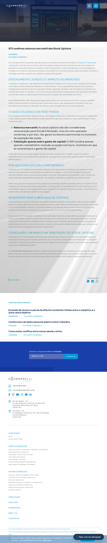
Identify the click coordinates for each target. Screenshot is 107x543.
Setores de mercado (17, 472)
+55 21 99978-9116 (19, 386)
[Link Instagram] (13, 394)
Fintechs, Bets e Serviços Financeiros (21, 477)
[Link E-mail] (26, 394)
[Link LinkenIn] (30, 394)
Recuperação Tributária (16, 459)
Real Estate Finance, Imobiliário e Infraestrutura (25, 482)
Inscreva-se (71, 356)
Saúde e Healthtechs (16, 480)
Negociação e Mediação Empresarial (21, 464)
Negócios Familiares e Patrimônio (20, 485)
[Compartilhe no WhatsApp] (88, 281)
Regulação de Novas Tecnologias (20, 454)
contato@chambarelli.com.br (23, 390)
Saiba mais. (47, 540)
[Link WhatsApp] (22, 394)
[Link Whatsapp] (89, 5)
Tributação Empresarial (16, 457)
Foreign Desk (14, 508)
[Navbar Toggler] (96, 5)
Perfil (10, 436)
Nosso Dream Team (15, 439)
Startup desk (14, 497)
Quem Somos (14, 433)
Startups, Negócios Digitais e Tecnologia (23, 475)
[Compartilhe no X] (97, 281)
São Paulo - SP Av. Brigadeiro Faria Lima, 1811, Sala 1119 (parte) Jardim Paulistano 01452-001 (31, 414)
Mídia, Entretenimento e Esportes (20, 487)
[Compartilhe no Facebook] (92, 281)
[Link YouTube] (17, 394)
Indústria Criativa (14, 490)
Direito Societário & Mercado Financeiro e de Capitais (28, 449)
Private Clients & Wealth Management (22, 462)
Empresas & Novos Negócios (18, 452)
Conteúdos (13, 518)
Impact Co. (13, 513)
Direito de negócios (17, 446)
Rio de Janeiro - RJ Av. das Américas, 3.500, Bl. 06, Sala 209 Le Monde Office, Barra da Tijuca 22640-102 (29, 404)
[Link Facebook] (9, 394)
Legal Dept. (13, 502)
